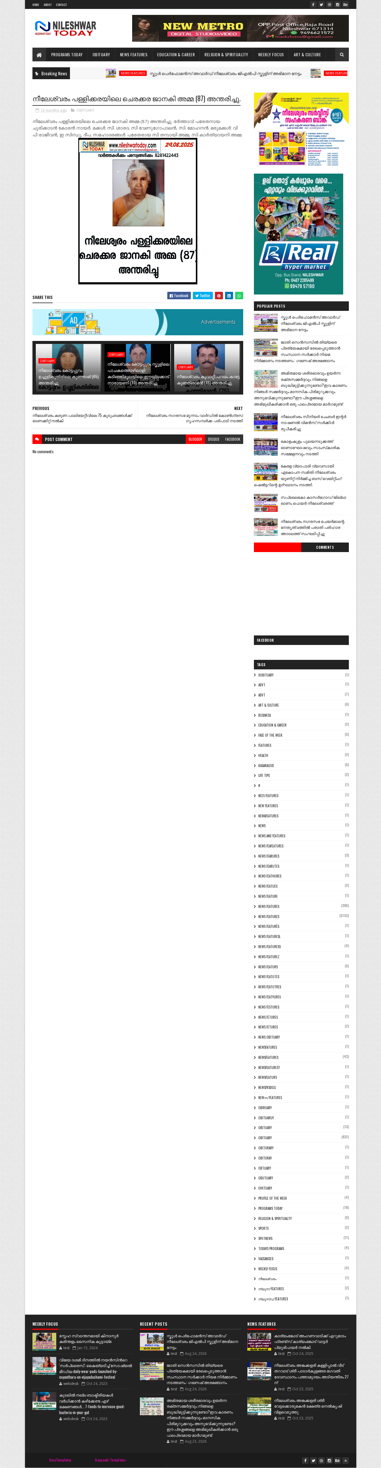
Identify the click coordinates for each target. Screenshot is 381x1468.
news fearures (268, 856)
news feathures (269, 876)
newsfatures (267, 1047)
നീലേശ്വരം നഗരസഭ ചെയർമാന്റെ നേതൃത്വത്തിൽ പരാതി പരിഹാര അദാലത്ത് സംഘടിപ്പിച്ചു (312, 527)
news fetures (268, 1017)
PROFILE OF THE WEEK (272, 1198)
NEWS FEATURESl (269, 936)
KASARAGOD (266, 765)
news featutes (268, 976)
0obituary (266, 675)
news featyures (269, 997)
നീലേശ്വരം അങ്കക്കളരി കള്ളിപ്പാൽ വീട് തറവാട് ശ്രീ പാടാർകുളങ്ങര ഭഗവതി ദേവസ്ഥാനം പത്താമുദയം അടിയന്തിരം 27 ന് (311, 1374)
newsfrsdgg (267, 1087)
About (48, 4)
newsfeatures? (269, 1067)
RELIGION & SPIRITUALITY (226, 54)
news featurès (268, 926)
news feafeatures (270, 846)
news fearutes (268, 866)
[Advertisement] (301, 592)
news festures (268, 1007)
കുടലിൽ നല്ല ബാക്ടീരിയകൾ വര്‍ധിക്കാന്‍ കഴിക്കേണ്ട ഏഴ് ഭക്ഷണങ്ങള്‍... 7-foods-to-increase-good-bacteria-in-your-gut (92, 1403)
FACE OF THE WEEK (270, 735)
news (262, 825)
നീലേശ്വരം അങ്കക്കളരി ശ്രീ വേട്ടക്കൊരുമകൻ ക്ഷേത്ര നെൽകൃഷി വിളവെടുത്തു (308, 1406)
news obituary (269, 1037)
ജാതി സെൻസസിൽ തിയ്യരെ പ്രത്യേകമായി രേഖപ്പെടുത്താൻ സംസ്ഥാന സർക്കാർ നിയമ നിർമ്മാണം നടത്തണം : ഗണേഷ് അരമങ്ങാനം (297, 351)
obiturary (266, 1148)
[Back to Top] (345, 1460)
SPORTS (263, 1228)
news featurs (268, 966)
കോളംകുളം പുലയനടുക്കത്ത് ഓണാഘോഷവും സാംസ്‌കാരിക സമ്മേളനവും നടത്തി (310, 447)
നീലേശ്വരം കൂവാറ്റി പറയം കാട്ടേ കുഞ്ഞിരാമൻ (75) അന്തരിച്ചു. (208, 379)
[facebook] (313, 4)
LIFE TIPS (264, 775)
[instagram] (337, 4)
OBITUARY (101, 54)
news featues (267, 886)
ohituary (265, 1188)
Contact (61, 4)
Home (35, 4)
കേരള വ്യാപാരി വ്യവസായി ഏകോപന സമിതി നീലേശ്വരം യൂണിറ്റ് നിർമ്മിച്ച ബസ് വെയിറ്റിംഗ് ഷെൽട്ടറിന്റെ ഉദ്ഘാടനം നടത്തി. (297, 475)
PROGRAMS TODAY (67, 54)
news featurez (268, 956)
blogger (195, 439)
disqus (213, 439)
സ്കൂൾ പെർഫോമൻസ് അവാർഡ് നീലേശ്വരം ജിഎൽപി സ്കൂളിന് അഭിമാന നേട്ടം (193, 73)
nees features (268, 795)
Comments (325, 547)
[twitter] (321, 4)
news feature (268, 896)
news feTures (268, 1027)
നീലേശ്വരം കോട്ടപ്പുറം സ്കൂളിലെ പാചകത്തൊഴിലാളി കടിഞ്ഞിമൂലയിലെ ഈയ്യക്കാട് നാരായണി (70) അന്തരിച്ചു (138, 373)
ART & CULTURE (307, 54)
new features (268, 805)
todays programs (271, 1248)
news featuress (269, 946)
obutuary (265, 1178)
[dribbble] (329, 4)
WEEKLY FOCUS (271, 54)
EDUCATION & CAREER (176, 54)
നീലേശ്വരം (267, 1278)
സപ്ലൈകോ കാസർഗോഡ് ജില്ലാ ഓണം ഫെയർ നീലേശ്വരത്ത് (313, 500)
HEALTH (263, 755)
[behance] (345, 4)
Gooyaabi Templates (110, 1459)
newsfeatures (268, 1057)
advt (261, 684)
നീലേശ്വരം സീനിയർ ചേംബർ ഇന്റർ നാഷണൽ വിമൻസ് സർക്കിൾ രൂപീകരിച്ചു (313, 422)
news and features (271, 835)
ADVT (261, 695)
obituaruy (266, 1117)
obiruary (265, 1107)
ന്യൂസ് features (271, 1288)
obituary (265, 1127)
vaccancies (265, 1258)
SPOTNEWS (265, 1238)
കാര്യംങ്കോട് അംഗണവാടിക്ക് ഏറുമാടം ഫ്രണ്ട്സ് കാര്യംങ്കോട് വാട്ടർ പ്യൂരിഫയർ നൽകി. (310, 1341)
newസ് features (270, 1097)
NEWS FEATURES (134, 54)
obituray (265, 1158)
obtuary (264, 1168)
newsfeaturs (267, 1077)
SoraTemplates (60, 1459)
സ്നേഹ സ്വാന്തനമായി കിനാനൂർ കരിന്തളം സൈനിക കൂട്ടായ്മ (88, 1338)
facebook (232, 439)
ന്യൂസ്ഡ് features (273, 1298)
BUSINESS (264, 715)
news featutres (269, 986)
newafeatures (268, 816)
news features (100, 73)
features (264, 745)
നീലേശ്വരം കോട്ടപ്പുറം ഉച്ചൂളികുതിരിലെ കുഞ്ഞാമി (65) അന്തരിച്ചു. (68, 376)
